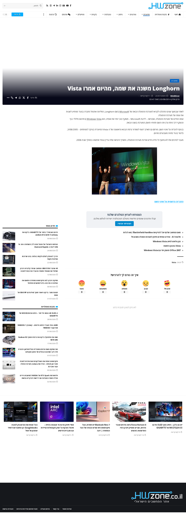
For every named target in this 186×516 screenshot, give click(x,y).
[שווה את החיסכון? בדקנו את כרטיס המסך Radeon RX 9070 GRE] (9, 340)
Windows (91, 118)
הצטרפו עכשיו (124, 223)
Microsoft (124, 111)
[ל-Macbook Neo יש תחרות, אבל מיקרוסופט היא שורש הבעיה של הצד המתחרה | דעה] (93, 412)
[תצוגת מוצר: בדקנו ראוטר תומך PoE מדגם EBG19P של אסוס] (9, 296)
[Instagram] (60, 5)
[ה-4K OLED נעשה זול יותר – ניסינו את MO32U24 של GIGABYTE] (9, 316)
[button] (44, 14)
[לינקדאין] (57, 5)
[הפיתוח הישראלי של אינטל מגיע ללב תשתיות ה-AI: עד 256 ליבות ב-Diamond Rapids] (9, 247)
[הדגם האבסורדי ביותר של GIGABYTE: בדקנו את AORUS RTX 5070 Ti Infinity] (9, 235)
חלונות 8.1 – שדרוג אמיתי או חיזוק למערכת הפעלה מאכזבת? (156, 236)
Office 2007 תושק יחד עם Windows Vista (162, 250)
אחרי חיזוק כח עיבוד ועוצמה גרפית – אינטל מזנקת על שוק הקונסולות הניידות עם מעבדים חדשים (57, 427)
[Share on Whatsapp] (20, 98)
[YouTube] (67, 5)
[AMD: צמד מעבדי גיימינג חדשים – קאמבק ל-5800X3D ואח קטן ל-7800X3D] (9, 328)
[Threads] (50, 5)
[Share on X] (24, 98)
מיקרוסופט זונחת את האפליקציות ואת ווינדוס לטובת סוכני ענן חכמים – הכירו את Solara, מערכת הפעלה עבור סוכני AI (39, 364)
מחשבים (174, 81)
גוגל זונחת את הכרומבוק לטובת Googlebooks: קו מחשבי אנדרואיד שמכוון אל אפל (22, 427)
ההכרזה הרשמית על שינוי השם (168, 201)
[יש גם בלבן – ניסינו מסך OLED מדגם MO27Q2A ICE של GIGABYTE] (165, 412)
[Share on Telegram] (16, 98)
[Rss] (47, 5)
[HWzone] (166, 6)
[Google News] (64, 5)
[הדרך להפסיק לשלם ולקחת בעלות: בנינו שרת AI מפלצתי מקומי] (9, 259)
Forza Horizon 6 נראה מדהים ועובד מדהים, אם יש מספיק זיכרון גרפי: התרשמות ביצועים (131, 427)
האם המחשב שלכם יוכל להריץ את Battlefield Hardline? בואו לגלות (152, 232)
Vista (99, 118)
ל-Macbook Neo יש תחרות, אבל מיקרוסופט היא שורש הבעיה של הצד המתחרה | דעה (95, 427)
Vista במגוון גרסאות (172, 245)
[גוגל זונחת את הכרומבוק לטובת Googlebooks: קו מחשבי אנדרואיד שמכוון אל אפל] (20, 412)
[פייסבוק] (70, 5)
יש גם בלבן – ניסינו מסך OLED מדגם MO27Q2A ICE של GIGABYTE (167, 426)
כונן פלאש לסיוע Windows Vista (167, 241)
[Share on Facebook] (27, 98)
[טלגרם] (54, 5)
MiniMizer (175, 96)
